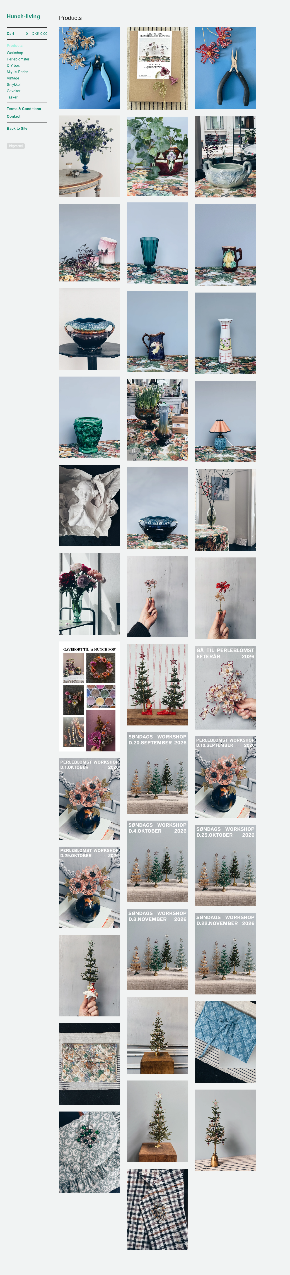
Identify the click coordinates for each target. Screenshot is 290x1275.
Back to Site (17, 128)
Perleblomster (18, 59)
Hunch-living (23, 16)
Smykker (14, 84)
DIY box (13, 65)
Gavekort (14, 90)
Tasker (12, 97)
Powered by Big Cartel (16, 146)
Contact (13, 116)
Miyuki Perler (17, 71)
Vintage (13, 78)
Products (15, 45)
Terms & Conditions (24, 108)
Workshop (15, 52)
